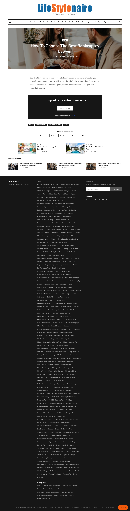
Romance (52, 416)
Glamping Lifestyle (75, 290)
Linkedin (76, 136)
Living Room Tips (73, 352)
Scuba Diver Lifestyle (44, 426)
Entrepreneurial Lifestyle (45, 281)
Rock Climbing (42, 416)
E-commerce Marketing (45, 271)
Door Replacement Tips (63, 265)
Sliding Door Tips (66, 429)
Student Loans (42, 442)
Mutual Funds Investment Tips (57, 374)
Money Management (66, 368)
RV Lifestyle (74, 419)
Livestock (40, 352)
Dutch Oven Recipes (58, 268)
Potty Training (42, 403)
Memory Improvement (65, 361)
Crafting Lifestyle (42, 248)
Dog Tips (40, 265)
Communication (42, 242)
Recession (53, 409)
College (53, 239)
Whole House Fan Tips (71, 467)
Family (53, 22)
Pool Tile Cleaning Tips (56, 400)
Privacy (101, 507)
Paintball (69, 390)
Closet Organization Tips (61, 236)
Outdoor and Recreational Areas (62, 387)
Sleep (57, 429)
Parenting (50, 393)
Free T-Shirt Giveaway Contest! (47, 495)
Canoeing (40, 229)
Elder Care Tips (66, 274)
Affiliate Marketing (43, 187)
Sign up (106, 22)
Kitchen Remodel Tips (70, 342)
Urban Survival (60, 458)
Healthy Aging (60, 303)
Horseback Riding (57, 323)
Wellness (59, 467)
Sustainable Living (53, 445)
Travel (67, 22)
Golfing (55, 294)
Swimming (40, 448)
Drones (75, 265)
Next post (89, 144)
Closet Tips (75, 236)
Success (65, 442)
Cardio (65, 229)
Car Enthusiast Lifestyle (53, 229)
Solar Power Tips (42, 435)
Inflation (66, 326)
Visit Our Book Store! (67, 495)
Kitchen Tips (41, 345)
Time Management (43, 451)
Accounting (54, 184)
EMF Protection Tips (72, 277)
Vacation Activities (43, 461)
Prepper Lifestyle (71, 403)
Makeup (52, 355)
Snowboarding (56, 432)
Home (23, 22)
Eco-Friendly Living (43, 274)
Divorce (39, 261)
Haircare (67, 297)
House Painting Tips (72, 323)
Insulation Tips (65, 329)
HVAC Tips (40, 326)
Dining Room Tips (66, 258)
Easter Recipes (66, 271)
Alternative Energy (43, 191)
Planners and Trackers (70, 485)
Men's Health (41, 364)
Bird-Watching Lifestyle (45, 213)
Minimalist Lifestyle (43, 368)
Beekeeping (72, 210)
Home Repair (41, 319)
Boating (50, 220)
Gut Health (41, 297)
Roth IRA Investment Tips (45, 419)
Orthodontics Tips (43, 387)
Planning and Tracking (68, 397)
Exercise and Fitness (51, 284)
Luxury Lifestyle (42, 355)
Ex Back (39, 284)
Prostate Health (42, 406)
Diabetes (56, 255)
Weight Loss (49, 467)
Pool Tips (69, 400)
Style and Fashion (55, 442)
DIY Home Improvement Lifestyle (55, 261)
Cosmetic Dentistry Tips (66, 245)
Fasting (50, 287)
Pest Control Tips (74, 393)
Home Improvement (89, 22)
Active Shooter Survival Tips (70, 184)
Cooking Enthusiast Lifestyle (46, 245)
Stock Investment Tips (44, 438)
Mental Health (66, 364)
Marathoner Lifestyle (44, 358)
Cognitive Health (42, 239)
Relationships (44, 22)
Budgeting (40, 226)
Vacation (70, 458)
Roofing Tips (61, 416)
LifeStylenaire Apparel (56, 489)
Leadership (54, 348)
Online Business (58, 380)
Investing (40, 335)
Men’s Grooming (53, 364)
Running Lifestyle (62, 419)
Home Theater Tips (43, 323)
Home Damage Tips (54, 310)
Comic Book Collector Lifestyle (68, 239)
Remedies (51, 413)
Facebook (45, 136)
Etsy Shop (67, 507)
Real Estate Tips (42, 409)
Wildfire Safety (42, 471)
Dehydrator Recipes (57, 252)
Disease (76, 258)
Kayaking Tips (58, 335)
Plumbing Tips (42, 400)
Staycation (66, 435)
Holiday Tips (41, 310)
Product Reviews (86, 507)
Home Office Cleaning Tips (61, 313)
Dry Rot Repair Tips (43, 268)
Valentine (55, 461)
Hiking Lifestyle (66, 306)
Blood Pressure (42, 216)
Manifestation (74, 355)
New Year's (73, 374)
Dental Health (71, 252)
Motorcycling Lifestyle (55, 371)
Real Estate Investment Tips (71, 406)
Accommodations (43, 184)
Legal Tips (64, 348)
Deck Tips (46, 252)
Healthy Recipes (42, 306)
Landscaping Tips (62, 345)
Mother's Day (41, 371)
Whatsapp (66, 136)
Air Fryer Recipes (57, 187)
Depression (41, 255)
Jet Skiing (48, 335)
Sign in (100, 22)
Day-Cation (74, 248)
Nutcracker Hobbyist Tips (70, 377)
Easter (57, 271)
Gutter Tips (50, 297)
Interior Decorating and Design (47, 332)
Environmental (60, 281)
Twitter (55, 136)
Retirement (75, 413)
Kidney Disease (70, 335)
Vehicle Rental (42, 464)
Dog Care (72, 261)
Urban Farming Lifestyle (45, 458)
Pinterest (87, 136)
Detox (49, 255)
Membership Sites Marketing (46, 361)
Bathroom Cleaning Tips (45, 203)
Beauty (51, 207)
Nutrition (40, 380)
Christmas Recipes (66, 232)
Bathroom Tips (42, 207)
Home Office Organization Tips (47, 316)
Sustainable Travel (68, 445)
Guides (66, 125)
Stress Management (60, 438)
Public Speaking (55, 406)
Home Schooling (70, 319)
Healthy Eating (72, 303)
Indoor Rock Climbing (54, 326)
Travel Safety (75, 451)
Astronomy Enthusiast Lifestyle (47, 197)
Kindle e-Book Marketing (45, 339)
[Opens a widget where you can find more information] (123, 507)
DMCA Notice (110, 507)
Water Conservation (72, 464)
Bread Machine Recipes (59, 223)
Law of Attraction (43, 348)
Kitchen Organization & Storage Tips (49, 342)
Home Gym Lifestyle (69, 310)
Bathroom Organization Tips (64, 203)
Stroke (71, 438)
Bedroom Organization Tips (46, 210)
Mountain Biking (70, 371)
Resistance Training (63, 413)
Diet (62, 255)
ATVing (62, 197)
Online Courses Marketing (46, 384)
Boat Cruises (41, 220)
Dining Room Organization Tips (47, 258)
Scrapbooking (65, 422)
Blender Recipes (60, 213)
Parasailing (40, 393)
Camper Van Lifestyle (53, 226)
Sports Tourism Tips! (44, 498)
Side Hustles (41, 429)
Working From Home (70, 474)
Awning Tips (71, 197)
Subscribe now (65, 108)
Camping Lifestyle (68, 226)
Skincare (50, 429)
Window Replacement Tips (58, 471)
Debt (39, 252)
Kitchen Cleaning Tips (63, 339)
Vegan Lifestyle (65, 461)
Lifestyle (60, 22)
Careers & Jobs (75, 229)
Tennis (63, 448)
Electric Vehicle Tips (43, 277)
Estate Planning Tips (74, 281)
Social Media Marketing (71, 432)
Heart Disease (54, 306)
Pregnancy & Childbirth (56, 403)
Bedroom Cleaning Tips (63, 207)
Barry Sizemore (59, 56)
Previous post (42, 144)
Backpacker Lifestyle (44, 200)
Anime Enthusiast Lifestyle (60, 191)
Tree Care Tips (42, 455)
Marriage (56, 358)
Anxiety (73, 191)
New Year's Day (42, 377)
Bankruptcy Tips (55, 125)
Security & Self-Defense (60, 426)
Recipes (61, 409)
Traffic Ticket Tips (57, 451)
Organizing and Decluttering (66, 384)
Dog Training (49, 265)
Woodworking (42, 474)
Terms (95, 507)
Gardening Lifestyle (53, 290)
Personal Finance (61, 393)
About (51, 507)
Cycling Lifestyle (56, 248)
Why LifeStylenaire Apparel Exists (48, 492)
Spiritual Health (55, 435)
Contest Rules (41, 489)
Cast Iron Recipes (43, 232)
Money (35, 22)
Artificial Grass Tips (54, 194)
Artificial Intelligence (69, 194)
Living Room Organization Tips (56, 352)
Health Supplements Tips (45, 303)
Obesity (48, 380)
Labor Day (51, 345)
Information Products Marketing (48, 329)
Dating (65, 248)
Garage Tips (41, 290)
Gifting (64, 290)
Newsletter (75, 507)
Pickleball (55, 397)
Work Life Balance (55, 474)
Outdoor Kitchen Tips (44, 390)
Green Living (76, 22)
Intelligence (76, 329)
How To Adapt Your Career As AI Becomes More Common (31, 164)
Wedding (40, 467)
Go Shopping (58, 507)
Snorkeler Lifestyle (43, 432)
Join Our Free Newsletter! (51, 485)
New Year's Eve (55, 377)
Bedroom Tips (62, 210)
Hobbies (76, 306)
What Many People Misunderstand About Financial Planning (70, 164)
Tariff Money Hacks (52, 448)
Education (55, 274)
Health (29, 22)
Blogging (70, 213)
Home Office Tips (65, 316)
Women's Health (74, 471)
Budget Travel (73, 223)
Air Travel (68, 187)
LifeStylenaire (31, 507)
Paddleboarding (59, 390)
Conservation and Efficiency (59, 242)
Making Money (62, 355)
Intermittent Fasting (66, 332)
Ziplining (40, 477)
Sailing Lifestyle (42, 422)
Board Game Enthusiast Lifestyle (60, 216)
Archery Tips (41, 194)
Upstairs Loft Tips (69, 455)
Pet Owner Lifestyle (43, 397)
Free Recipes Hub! (67, 492)
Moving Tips (41, 374)
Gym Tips (59, 297)
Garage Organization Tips (63, 287)
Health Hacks (60, 300)
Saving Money (41, 125)
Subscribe (116, 189)
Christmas (54, 232)
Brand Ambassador (43, 223)
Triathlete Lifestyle (55, 455)
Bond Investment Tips (62, 220)
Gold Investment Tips (44, 294)
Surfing (72, 442)
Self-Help (74, 426)
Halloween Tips (42, 300)
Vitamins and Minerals (56, 464)
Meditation (77, 358)
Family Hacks (41, 287)
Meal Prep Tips (66, 358)
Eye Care (63, 284)
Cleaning (77, 232)
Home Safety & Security (55, 319)
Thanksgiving (71, 448)
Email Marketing (57, 277)
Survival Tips (41, 445)
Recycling (69, 409)
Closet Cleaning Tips (44, 236)
